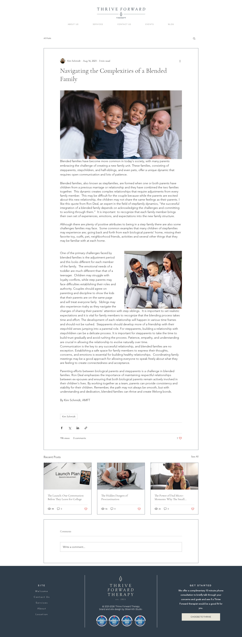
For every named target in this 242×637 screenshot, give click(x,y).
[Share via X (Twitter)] (69, 428)
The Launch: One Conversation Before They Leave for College (65, 497)
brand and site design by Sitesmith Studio (121, 609)
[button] (194, 38)
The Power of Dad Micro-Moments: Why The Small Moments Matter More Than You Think (173, 497)
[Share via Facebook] (61, 428)
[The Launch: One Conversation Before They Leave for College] (67, 476)
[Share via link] (85, 428)
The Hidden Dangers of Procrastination (114, 497)
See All (194, 456)
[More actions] (180, 61)
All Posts (47, 38)
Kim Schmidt (68, 416)
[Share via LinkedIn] (77, 428)
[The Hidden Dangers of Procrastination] (121, 476)
